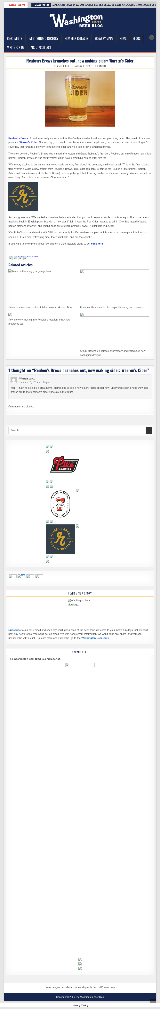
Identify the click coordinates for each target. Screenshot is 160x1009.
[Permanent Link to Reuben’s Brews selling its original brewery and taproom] (114, 286)
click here (97, 243)
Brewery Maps (103, 38)
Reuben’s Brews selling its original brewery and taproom (111, 307)
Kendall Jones (61, 66)
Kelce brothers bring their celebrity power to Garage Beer (40, 307)
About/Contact (41, 47)
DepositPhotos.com (103, 987)
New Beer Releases (76, 38)
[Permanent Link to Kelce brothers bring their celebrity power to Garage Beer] (42, 286)
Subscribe (14, 630)
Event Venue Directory (43, 38)
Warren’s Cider (28, 142)
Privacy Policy (80, 1005)
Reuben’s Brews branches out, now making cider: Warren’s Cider (80, 60)
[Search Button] (151, 37)
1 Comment (100, 66)
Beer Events (14, 38)
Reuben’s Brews (18, 138)
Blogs (136, 38)
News (123, 38)
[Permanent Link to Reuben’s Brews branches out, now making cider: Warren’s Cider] (80, 99)
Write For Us (15, 47)
